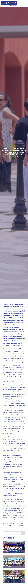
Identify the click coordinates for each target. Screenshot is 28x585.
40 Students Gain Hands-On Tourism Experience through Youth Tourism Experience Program (12, 578)
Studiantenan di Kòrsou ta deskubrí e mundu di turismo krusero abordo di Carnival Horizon (12, 563)
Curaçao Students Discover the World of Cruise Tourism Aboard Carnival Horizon (12, 549)
